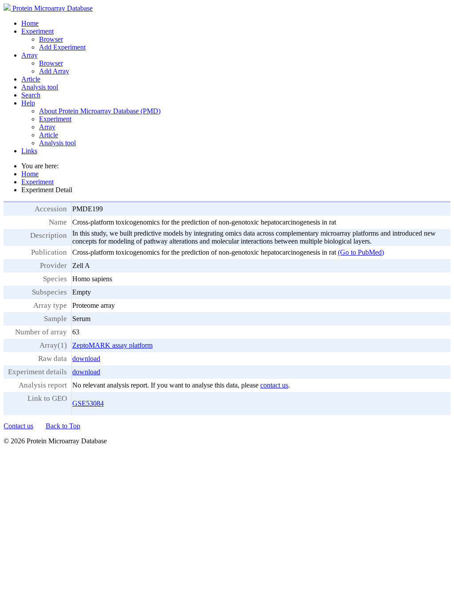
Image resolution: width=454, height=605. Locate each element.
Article (30, 79)
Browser (51, 39)
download (86, 358)
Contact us (18, 426)
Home (30, 23)
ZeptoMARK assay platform (112, 345)
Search (30, 95)
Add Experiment (62, 47)
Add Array (54, 71)
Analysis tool (39, 87)
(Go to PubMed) (361, 252)
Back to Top (63, 426)
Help (28, 103)
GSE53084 (88, 403)
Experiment (37, 31)
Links (29, 151)
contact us (274, 385)
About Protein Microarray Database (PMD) (99, 111)
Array (29, 55)
